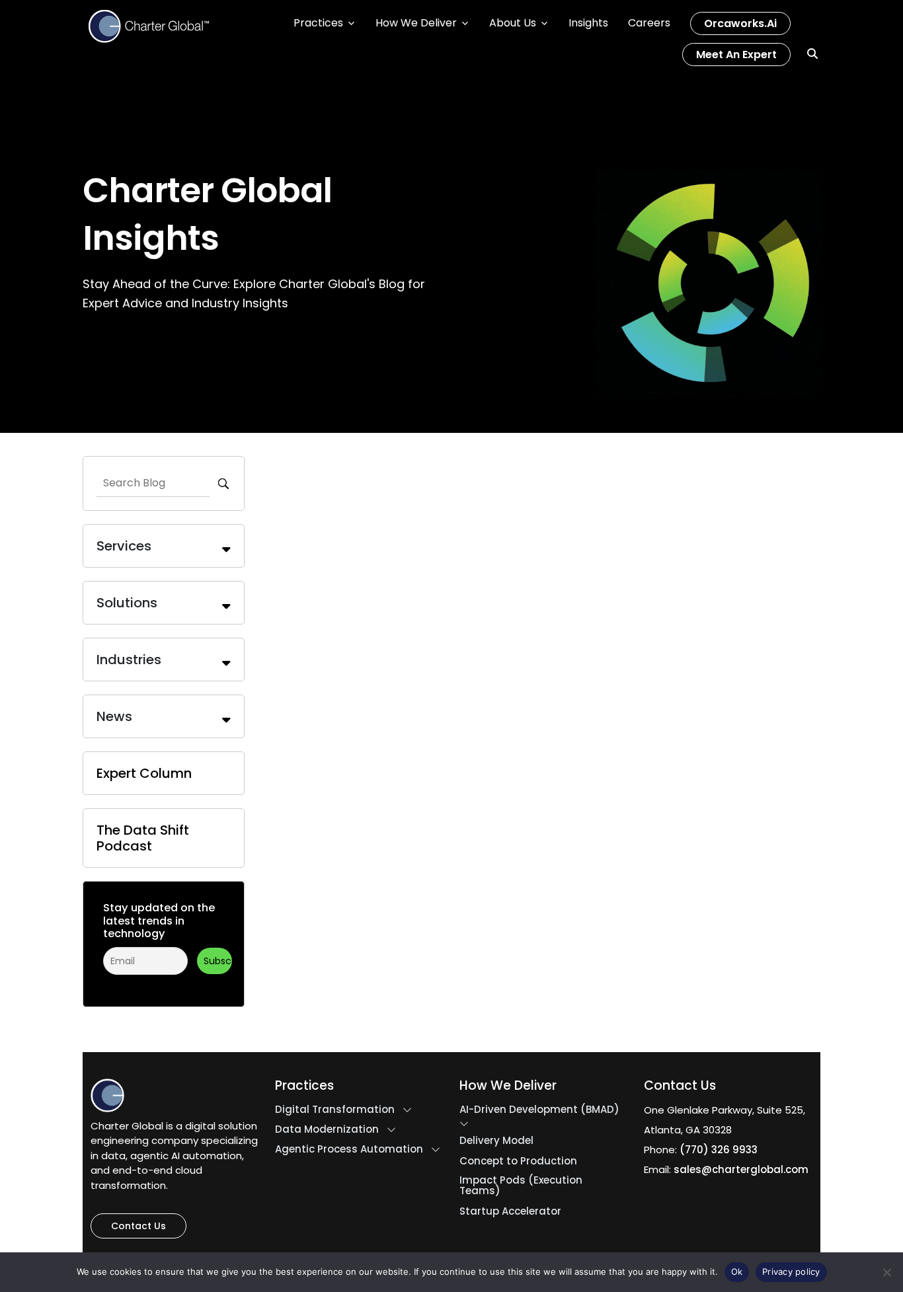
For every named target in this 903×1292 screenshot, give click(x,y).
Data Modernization (327, 1129)
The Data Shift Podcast (143, 838)
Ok (737, 1271)
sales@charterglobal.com (741, 1169)
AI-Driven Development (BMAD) (539, 1109)
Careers (649, 22)
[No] (886, 1272)
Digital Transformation (335, 1109)
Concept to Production (518, 1161)
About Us (512, 22)
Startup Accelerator (510, 1211)
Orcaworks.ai (740, 23)
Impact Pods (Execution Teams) (520, 1185)
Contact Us (138, 1226)
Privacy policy (791, 1271)
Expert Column (144, 773)
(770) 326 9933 (719, 1150)
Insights (588, 22)
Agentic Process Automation (349, 1149)
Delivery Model (496, 1140)
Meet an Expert (736, 54)
